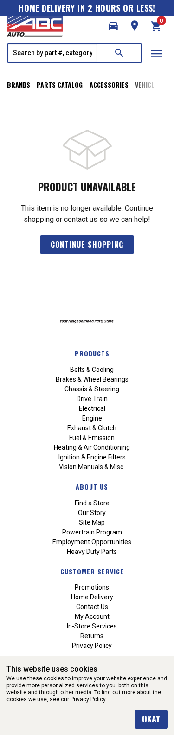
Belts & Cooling (92, 369)
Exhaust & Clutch (91, 428)
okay (151, 719)
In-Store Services (92, 626)
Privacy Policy (92, 645)
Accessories (109, 84)
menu (156, 53)
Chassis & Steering (91, 389)
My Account (92, 616)
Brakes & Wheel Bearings (92, 379)
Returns (91, 636)
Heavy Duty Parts (92, 551)
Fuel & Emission (92, 437)
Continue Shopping (87, 244)
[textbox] (52, 53)
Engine (92, 418)
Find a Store (92, 503)
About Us (92, 486)
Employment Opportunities (91, 542)
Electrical (92, 408)
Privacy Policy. (89, 699)
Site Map (92, 522)
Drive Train (92, 398)
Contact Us (92, 606)
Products (92, 353)
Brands (18, 84)
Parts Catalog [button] (60, 84)
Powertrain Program (92, 532)
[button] (113, 26)
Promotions (92, 587)
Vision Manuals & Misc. (92, 467)
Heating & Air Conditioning (92, 447)
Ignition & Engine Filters (92, 457)
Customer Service (92, 571)
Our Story (92, 512)
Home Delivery (92, 597)
